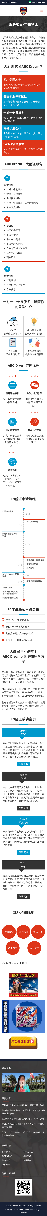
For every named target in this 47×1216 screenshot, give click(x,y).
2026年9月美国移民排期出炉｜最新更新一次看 (23, 1105)
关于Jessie (28, 1152)
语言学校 (27, 1156)
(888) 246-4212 (11, 2)
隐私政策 (6, 1164)
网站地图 (27, 1160)
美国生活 (6, 1160)
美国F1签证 (7, 1156)
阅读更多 (23, 764)
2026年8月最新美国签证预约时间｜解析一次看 (23, 1119)
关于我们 (6, 1152)
